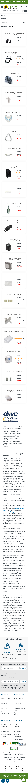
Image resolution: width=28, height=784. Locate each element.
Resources (4, 695)
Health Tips (4, 703)
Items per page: (6, 26)
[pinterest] (22, 770)
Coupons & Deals (6, 698)
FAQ (2, 711)
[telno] (21, 7)
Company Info (18, 720)
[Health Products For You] (10, 7)
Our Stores (17, 729)
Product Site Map (18, 739)
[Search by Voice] (23, 11)
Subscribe (23, 668)
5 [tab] (17, 658)
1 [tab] (11, 658)
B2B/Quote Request (19, 717)
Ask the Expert (5, 713)
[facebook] (11, 767)
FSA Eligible (4, 706)
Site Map (16, 734)
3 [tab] (14, 658)
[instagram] (17, 767)
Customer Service (19, 695)
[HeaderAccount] (24, 7)
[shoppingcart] (26, 7)
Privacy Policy (17, 736)
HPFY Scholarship (6, 731)
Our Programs (5, 720)
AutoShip (3, 736)
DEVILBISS (3, 19)
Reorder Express (18, 701)
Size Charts (4, 708)
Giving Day (4, 726)
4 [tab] (15, 658)
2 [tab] (12, 658)
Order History (17, 703)
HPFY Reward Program (7, 724)
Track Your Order (18, 698)
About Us (16, 724)
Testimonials (17, 731)
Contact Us (17, 726)
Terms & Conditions (19, 706)
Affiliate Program (6, 734)
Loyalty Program (5, 729)
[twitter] (5, 767)
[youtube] (5, 770)
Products (5, 22)
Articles (3, 701)
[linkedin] (22, 767)
